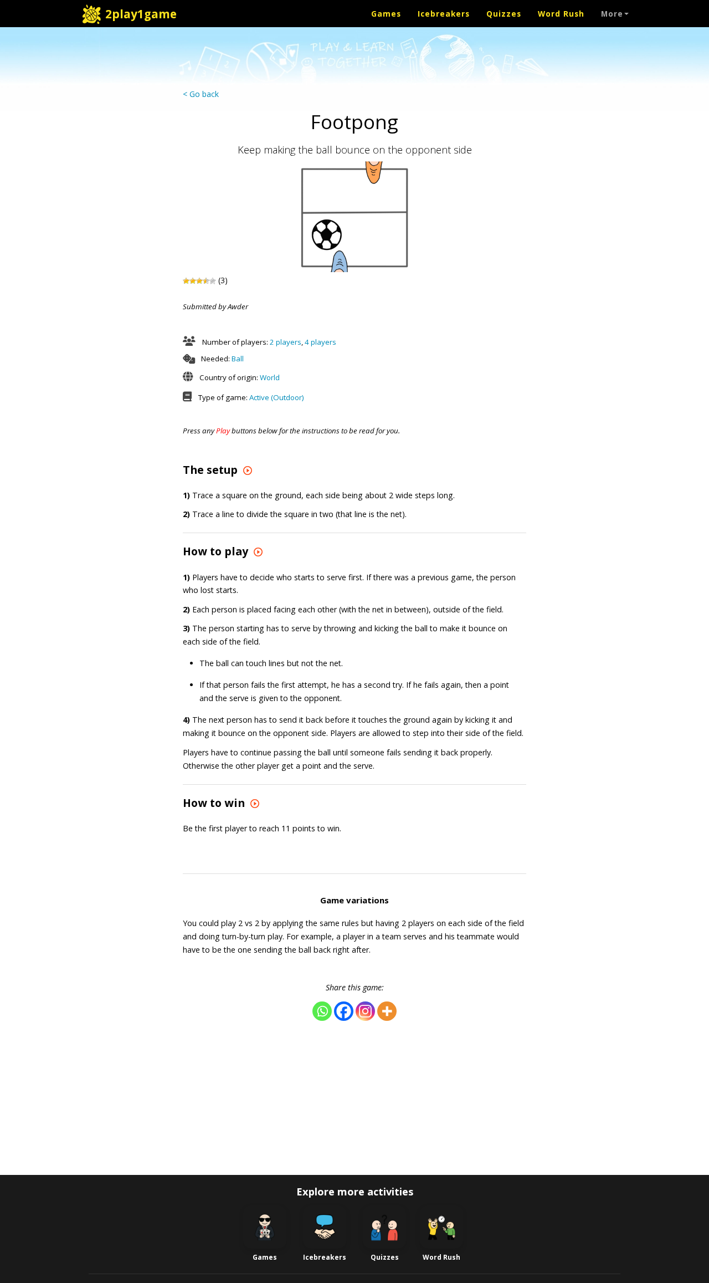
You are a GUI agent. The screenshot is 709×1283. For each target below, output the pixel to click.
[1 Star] (186, 281)
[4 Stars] (206, 281)
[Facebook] (343, 1011)
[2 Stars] (192, 281)
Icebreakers (444, 13)
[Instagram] (365, 1011)
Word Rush (561, 13)
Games (386, 13)
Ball (238, 359)
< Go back (201, 94)
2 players (285, 342)
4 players (320, 342)
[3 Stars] (199, 281)
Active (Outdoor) (276, 397)
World (270, 377)
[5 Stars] (212, 281)
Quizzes (503, 13)
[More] (387, 1011)
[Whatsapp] (322, 1011)
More (612, 13)
